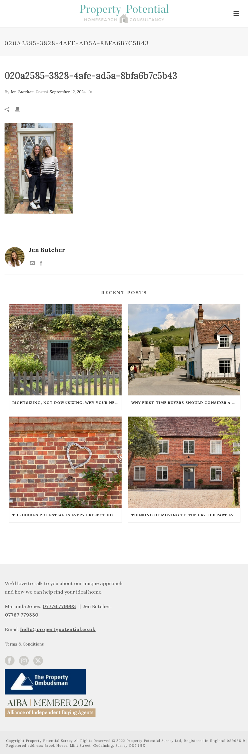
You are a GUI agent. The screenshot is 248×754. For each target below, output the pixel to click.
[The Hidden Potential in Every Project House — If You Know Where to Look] (65, 462)
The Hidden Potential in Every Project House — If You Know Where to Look (67, 515)
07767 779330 (21, 615)
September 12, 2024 (68, 92)
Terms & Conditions (24, 644)
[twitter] (38, 661)
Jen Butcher (22, 92)
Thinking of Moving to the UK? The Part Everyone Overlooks (185, 515)
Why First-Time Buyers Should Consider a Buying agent (185, 402)
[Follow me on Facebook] (41, 263)
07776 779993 (59, 606)
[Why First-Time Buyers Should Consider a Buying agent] (184, 349)
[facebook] (10, 661)
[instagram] (24, 661)
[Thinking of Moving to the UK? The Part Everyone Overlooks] (184, 462)
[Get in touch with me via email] (32, 263)
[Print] (20, 108)
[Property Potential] (124, 13)
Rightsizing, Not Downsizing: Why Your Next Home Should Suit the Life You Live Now (67, 402)
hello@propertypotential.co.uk (58, 629)
